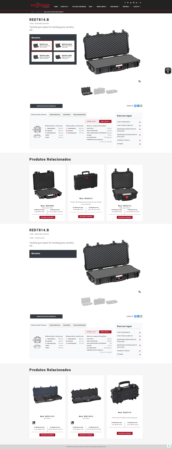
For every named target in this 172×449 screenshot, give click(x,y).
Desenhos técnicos (123, 140)
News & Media (101, 6)
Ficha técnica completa (125, 125)
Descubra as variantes (47, 217)
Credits (104, 446)
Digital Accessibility (96, 446)
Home (56, 6)
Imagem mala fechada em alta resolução (127, 135)
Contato (136, 6)
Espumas (120, 144)
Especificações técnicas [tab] (38, 114)
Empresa (126, 6)
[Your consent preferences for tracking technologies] (169, 446)
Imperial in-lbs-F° (92, 121)
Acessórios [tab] (66, 114)
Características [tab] (55, 114)
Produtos (64, 6)
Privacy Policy (88, 446)
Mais (90, 6)
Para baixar (114, 6)
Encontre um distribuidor (47, 106)
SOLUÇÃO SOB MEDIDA (79, 6)
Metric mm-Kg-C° (105, 121)
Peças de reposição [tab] (79, 114)
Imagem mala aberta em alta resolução (126, 130)
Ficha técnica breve (123, 122)
